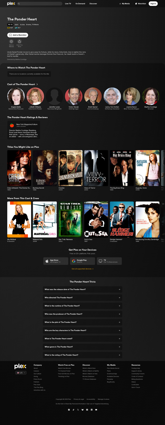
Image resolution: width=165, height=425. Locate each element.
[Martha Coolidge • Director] (150, 98)
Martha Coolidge (21, 59)
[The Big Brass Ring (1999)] (122, 170)
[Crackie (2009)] (70, 170)
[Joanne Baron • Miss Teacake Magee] (131, 98)
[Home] (11, 3)
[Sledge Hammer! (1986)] (122, 222)
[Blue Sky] (82, 409)
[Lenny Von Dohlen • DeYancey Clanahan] (112, 98)
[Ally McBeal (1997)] (19, 222)
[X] (78, 409)
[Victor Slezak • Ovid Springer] (73, 98)
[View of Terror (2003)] (96, 170)
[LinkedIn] (91, 409)
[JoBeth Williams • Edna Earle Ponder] (35, 98)
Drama (28, 24)
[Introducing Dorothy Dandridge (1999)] (147, 222)
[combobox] (41, 3)
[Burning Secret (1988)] (45, 170)
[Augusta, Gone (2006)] (147, 170)
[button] (19, 43)
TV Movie (35, 24)
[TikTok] (73, 409)
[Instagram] (69, 409)
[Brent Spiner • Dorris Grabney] (93, 98)
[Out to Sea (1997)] (96, 222)
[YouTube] (96, 409)
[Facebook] (87, 409)
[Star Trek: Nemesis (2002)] (70, 222)
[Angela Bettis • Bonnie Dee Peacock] (16, 98)
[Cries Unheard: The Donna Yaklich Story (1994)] (19, 170)
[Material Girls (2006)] (45, 222)
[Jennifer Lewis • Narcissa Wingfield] (54, 98)
